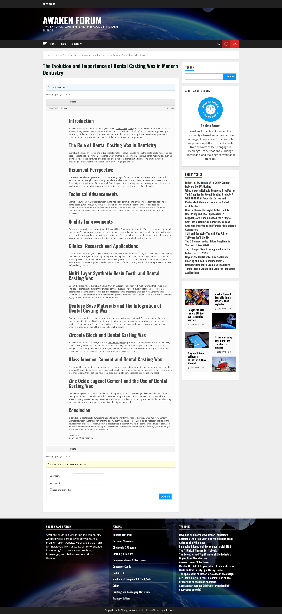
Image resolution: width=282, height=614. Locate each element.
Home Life (118, 573)
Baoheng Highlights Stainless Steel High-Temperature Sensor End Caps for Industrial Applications (210, 268)
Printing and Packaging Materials (131, 592)
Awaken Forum (72, 20)
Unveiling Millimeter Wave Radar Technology (203, 535)
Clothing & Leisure (123, 554)
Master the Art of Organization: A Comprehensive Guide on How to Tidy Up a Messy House (207, 568)
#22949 (170, 108)
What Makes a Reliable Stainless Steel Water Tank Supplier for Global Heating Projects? (210, 192)
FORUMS (75, 43)
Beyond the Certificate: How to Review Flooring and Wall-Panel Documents (206, 259)
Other (116, 586)
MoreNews (153, 610)
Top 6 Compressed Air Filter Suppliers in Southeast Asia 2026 (207, 243)
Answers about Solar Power (194, 562)
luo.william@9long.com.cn (81, 438)
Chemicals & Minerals (124, 547)
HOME (53, 43)
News (191, 301)
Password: (55, 483)
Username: (55, 476)
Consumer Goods (122, 567)
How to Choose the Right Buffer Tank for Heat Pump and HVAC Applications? (208, 212)
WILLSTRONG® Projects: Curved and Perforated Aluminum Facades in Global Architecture (207, 202)
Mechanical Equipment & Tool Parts (132, 579)
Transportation (121, 598)
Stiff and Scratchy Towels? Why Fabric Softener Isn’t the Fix (206, 235)
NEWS (63, 43)
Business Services (123, 541)
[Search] (219, 44)
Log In (165, 496)
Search (189, 67)
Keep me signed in (61, 490)
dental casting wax (124, 128)
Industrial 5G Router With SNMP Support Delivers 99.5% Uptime (207, 184)
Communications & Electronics (130, 560)
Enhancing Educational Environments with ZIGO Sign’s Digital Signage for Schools (205, 548)
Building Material (122, 535)
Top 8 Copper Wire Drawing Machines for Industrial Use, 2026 (207, 251)
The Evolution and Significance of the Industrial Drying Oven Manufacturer (205, 556)
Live (235, 43)
